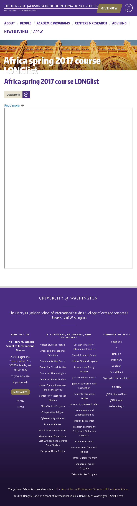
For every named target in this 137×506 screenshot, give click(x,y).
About (9, 23)
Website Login (116, 406)
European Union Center (52, 451)
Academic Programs (53, 23)
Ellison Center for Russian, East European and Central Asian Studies (53, 441)
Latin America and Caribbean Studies (84, 412)
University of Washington (68, 299)
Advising (119, 23)
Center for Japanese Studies (84, 396)
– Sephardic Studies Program (84, 466)
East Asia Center (52, 424)
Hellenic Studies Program (84, 361)
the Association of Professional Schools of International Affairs (92, 489)
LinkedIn (116, 353)
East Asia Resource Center (52, 430)
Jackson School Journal (84, 377)
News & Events (16, 31)
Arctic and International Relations (52, 353)
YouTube (116, 365)
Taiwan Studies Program (84, 474)
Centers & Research (91, 23)
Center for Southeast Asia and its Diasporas (52, 387)
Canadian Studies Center (53, 361)
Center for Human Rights (53, 373)
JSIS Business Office (116, 394)
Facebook (116, 341)
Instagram (116, 359)
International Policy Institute (84, 369)
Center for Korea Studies (53, 379)
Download (13, 94)
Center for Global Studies (52, 367)
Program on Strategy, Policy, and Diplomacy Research (84, 431)
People (25, 23)
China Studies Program (53, 406)
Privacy (20, 400)
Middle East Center (84, 420)
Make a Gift (20, 392)
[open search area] (129, 8)
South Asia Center (84, 441)
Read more (12, 105)
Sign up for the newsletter (116, 378)
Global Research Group (84, 355)
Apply (38, 31)
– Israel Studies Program (84, 457)
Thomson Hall (17, 361)
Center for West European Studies (52, 398)
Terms (20, 406)
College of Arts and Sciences (106, 313)
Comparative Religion (52, 412)
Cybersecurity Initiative (53, 418)
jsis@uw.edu (21, 382)
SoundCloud (116, 372)
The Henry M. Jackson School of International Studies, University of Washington (58, 8)
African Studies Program (52, 344)
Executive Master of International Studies (84, 347)
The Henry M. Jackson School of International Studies (46, 313)
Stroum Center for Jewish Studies (84, 449)
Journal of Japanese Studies (84, 404)
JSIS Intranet (116, 400)
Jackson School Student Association (84, 385)
